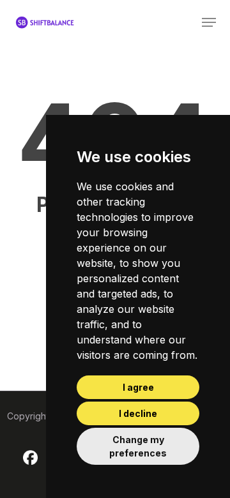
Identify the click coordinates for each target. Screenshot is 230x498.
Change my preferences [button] (138, 446)
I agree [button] (138, 387)
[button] (209, 22)
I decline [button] (138, 413)
